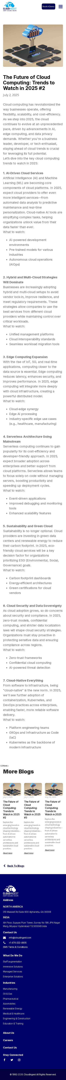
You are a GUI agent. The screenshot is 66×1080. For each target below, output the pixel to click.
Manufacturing (10, 988)
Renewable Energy (12, 1008)
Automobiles (9, 1003)
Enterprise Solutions (13, 976)
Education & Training (13, 1023)
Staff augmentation (12, 961)
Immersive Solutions (13, 966)
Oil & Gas (7, 993)
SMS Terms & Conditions (15, 947)
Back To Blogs (15, 866)
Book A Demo (48, 6)
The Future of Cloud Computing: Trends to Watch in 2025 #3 (32, 809)
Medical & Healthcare (13, 1013)
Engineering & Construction (16, 1018)
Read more (7, 853)
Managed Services (12, 971)
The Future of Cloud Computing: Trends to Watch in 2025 (53, 808)
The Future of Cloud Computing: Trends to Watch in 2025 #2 (11, 809)
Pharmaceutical (10, 998)
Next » (5, 765)
